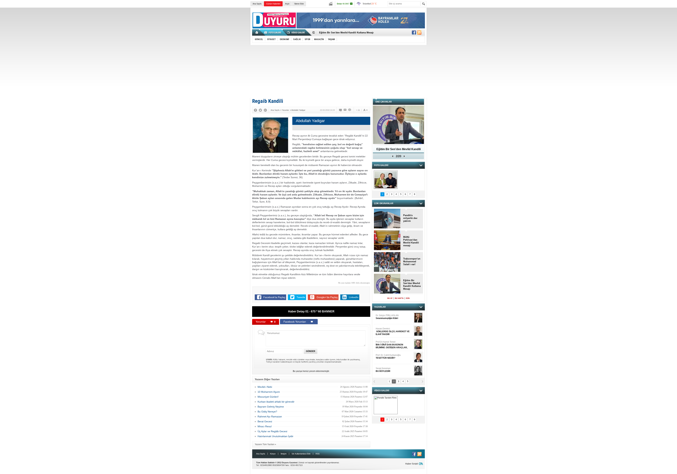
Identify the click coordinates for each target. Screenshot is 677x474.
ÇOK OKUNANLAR (383, 203)
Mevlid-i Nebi (265, 386)
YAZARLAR (380, 307)
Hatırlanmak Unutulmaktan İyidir (275, 436)
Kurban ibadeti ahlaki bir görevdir (276, 401)
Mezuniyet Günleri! (268, 396)
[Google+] (265, 110)
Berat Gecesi (265, 421)
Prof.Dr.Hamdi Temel (391, 345)
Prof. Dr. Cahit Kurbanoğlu (388, 356)
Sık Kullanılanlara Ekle (301, 454)
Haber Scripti (411, 464)
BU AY (390, 298)
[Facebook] (255, 110)
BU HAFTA (399, 298)
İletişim (283, 454)
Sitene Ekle (299, 4)
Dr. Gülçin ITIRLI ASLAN (387, 316)
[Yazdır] (349, 110)
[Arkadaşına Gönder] (345, 110)
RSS (317, 454)
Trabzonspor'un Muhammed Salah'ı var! (411, 261)
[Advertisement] (338, 71)
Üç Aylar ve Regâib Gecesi (273, 431)
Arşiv (287, 4)
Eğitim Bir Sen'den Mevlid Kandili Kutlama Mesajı (346, 32)
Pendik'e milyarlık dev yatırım (410, 218)
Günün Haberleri (273, 4)
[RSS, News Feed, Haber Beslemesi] (419, 32)
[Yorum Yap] (340, 110)
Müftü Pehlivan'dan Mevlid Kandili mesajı (411, 241)
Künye (273, 454)
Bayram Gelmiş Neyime (271, 406)
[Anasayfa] (257, 32)
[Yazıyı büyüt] (365, 110)
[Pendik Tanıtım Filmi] (386, 405)
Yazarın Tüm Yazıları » (265, 444)
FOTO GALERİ (381, 165)
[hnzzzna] (386, 180)
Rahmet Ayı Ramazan (270, 416)
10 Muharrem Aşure (269, 391)
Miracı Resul (265, 426)
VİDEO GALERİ (381, 390)
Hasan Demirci (393, 331)
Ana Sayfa (257, 4)
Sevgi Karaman (383, 369)
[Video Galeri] (296, 32)
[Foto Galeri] (273, 32)
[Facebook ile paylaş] (414, 32)
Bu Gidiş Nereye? (267, 411)
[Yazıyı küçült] (358, 110)
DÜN (408, 298)
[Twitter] (260, 110)
